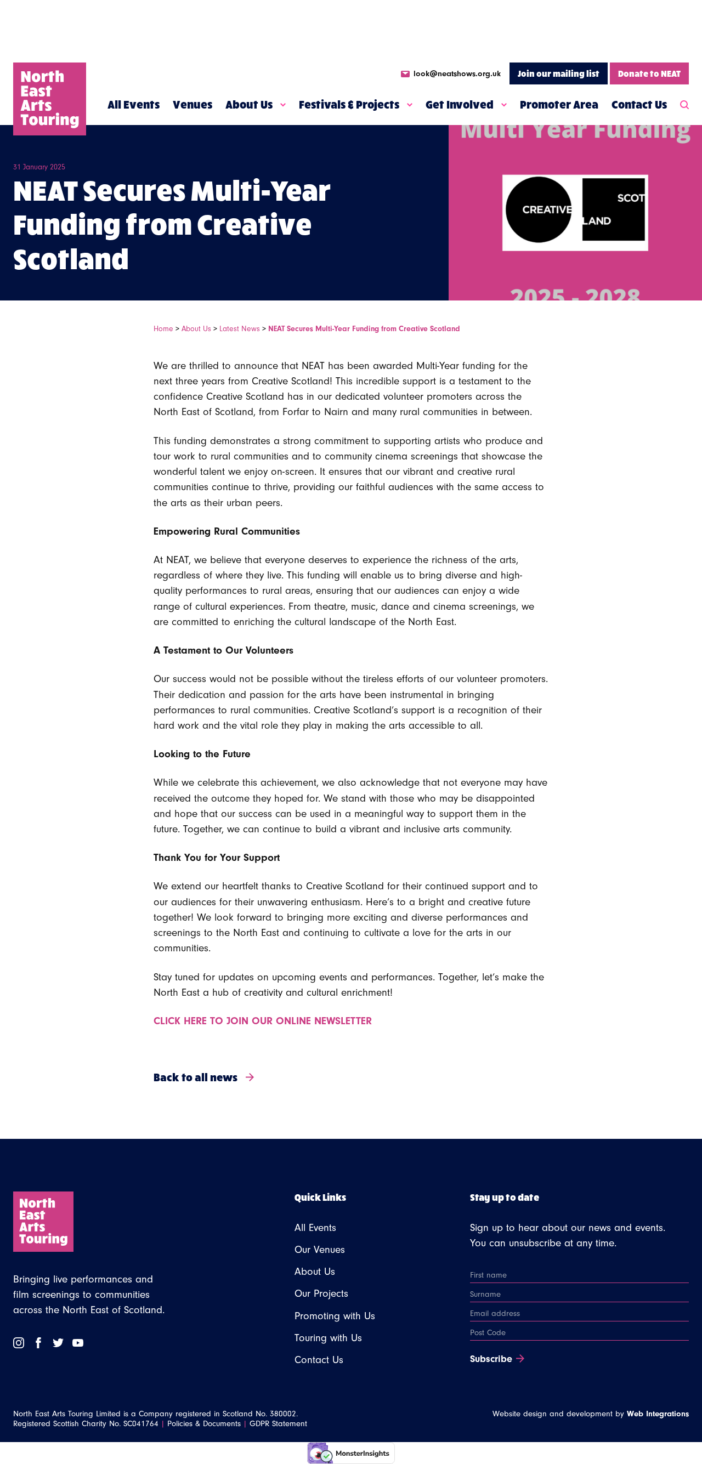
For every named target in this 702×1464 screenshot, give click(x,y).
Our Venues (320, 1250)
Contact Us (639, 104)
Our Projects (321, 1293)
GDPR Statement (278, 1423)
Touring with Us (328, 1338)
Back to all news (195, 1076)
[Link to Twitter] (58, 1342)
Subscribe (491, 1359)
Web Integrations (658, 1413)
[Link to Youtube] (77, 1342)
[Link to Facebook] (38, 1342)
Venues (192, 104)
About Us (249, 104)
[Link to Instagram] (18, 1342)
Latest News (239, 328)
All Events (133, 104)
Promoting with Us (335, 1316)
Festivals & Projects (349, 104)
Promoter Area (559, 104)
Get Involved (460, 104)
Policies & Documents (204, 1423)
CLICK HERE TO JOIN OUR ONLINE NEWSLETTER (263, 1021)
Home (163, 328)
